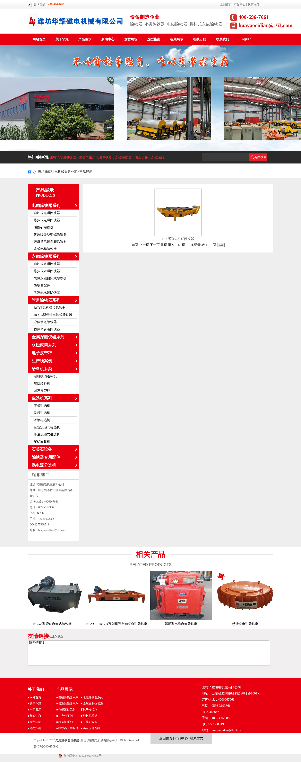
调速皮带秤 (42, 390)
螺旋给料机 (42, 383)
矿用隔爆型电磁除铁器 (50, 234)
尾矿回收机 (42, 441)
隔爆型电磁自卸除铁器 (50, 241)
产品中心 (239, 4)
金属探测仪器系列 (48, 337)
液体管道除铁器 (45, 322)
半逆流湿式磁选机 (47, 434)
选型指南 (153, 39)
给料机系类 (42, 368)
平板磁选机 (42, 405)
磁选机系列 (42, 398)
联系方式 (196, 738)
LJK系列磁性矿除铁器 (178, 239)
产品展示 (85, 39)
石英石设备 (42, 449)
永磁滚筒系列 (44, 345)
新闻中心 (107, 39)
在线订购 (199, 39)
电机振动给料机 (45, 376)
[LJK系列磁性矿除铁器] (178, 230)
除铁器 (75, 740)
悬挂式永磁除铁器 (47, 271)
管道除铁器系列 (46, 300)
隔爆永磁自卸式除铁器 (50, 278)
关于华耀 (62, 39)
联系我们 (253, 4)
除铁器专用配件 (46, 457)
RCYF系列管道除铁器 (50, 307)
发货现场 (130, 39)
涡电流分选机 (44, 465)
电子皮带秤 (42, 353)
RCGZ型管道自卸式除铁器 (53, 315)
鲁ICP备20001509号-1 (47, 746)
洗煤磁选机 (42, 413)
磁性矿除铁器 (43, 227)
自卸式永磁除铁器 (47, 264)
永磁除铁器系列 (46, 256)
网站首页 (39, 39)
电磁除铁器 (63, 740)
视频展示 (176, 39)
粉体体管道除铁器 (47, 329)
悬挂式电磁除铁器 (47, 220)
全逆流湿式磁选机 (47, 427)
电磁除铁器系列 (46, 205)
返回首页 (226, 4)
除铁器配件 (42, 285)
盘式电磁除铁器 (45, 248)
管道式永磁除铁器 (47, 292)
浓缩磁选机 (42, 420)
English (245, 39)
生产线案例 (42, 360)
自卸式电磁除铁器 (47, 213)
